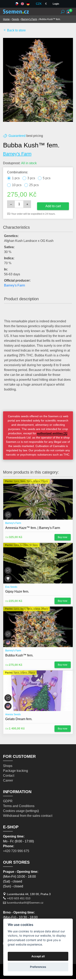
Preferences (38, 966)
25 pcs (34, 185)
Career (8, 780)
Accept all (38, 956)
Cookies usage (14, 811)
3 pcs (31, 178)
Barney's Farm (29, 19)
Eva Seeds (11, 586)
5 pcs (46, 178)
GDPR (8, 801)
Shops (7, 766)
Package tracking (15, 770)
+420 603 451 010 (18, 898)
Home (6, 19)
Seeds (15, 19)
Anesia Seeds (13, 714)
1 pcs (16, 178)
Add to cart (53, 206)
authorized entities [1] (52, 433)
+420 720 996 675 (16, 851)
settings (32, 811)
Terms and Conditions (18, 806)
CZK (39, 3)
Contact (8, 775)
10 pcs (16, 185)
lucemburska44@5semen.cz (25, 902)
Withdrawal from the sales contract (27, 815)
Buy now (62, 537)
